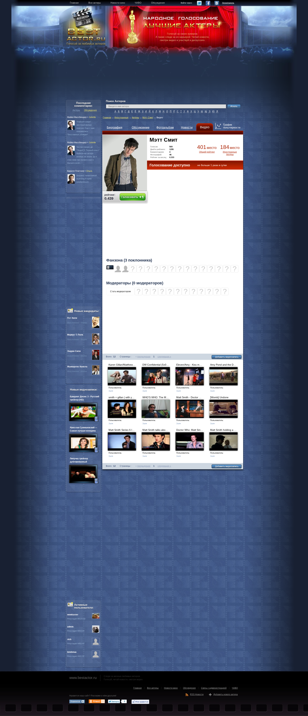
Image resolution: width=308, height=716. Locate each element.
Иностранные (121, 117)
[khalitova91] (110, 268)
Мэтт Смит (147, 117)
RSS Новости (197, 694)
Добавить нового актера (225, 694)
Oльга (89, 171)
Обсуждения (90, 110)
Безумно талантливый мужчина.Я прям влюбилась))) (86, 178)
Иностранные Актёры (230, 153)
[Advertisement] (154, 75)
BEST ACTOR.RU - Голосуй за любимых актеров (86, 36)
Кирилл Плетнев (75, 171)
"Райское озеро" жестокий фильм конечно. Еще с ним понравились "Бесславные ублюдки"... (80, 128)
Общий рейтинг (207, 152)
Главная (107, 117)
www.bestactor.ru (83, 678)
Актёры (135, 117)
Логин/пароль (228, 3)
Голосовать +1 (133, 197)
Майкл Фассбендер (77, 117)
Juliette (92, 117)
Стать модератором (120, 291)
